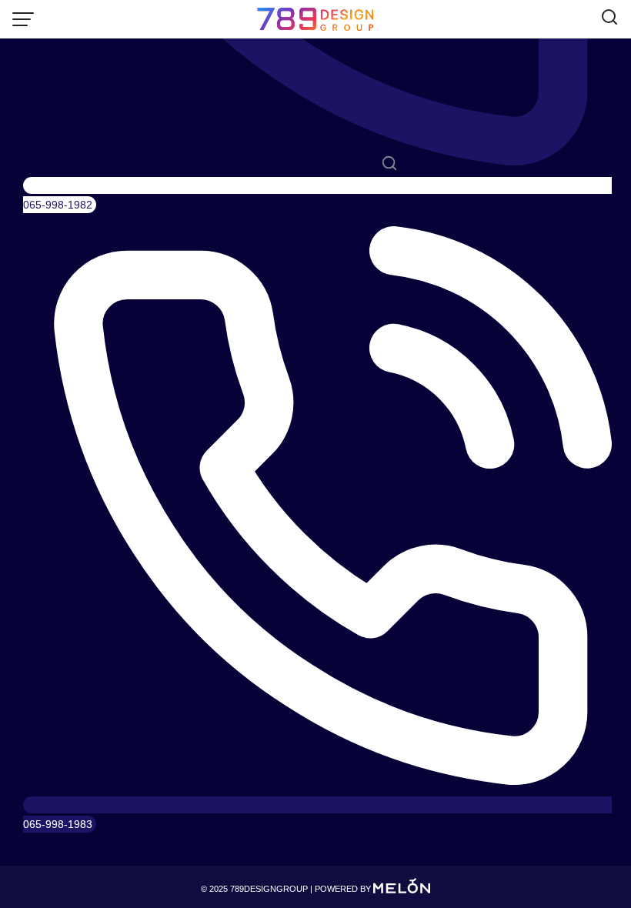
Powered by (344, 888)
